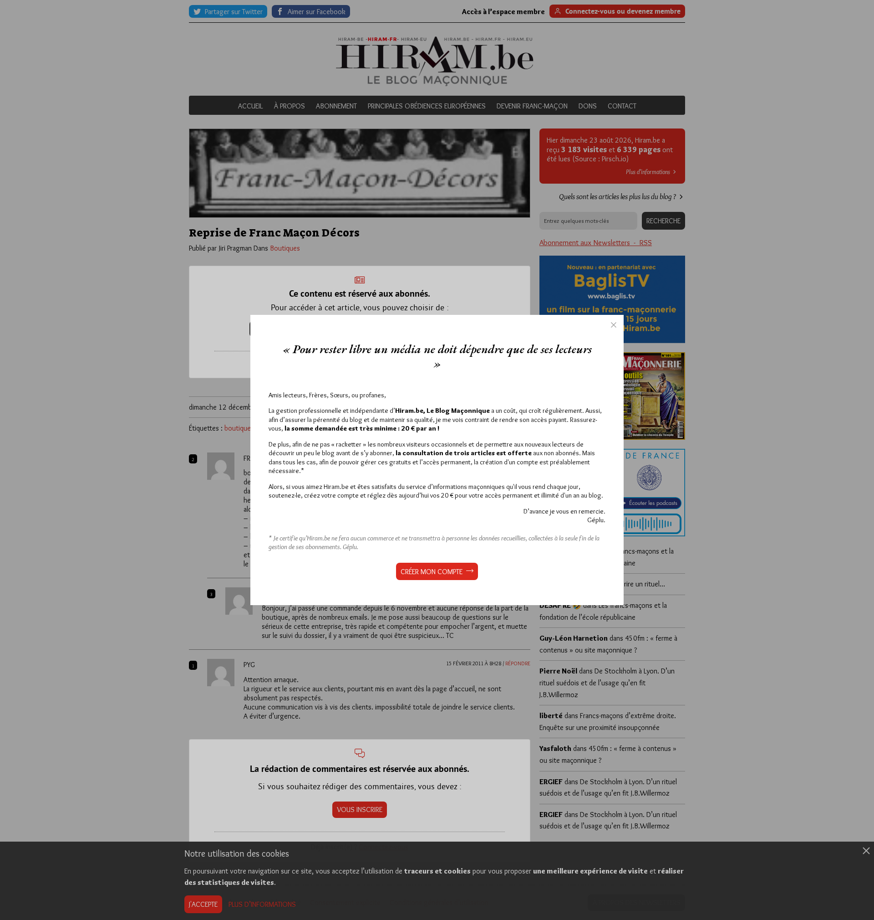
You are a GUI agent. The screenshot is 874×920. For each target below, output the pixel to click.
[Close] (614, 325)
